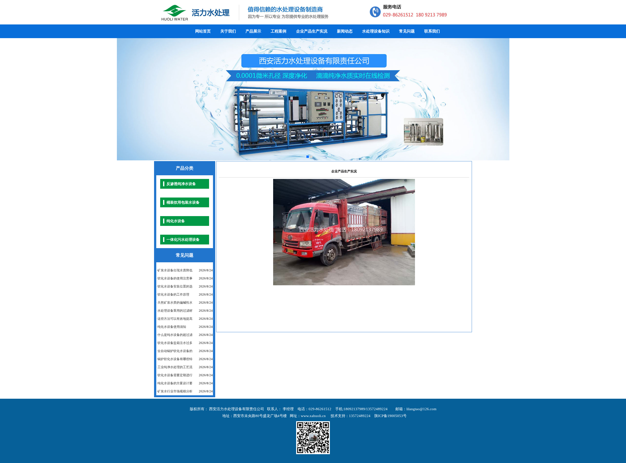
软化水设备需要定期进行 (174, 375)
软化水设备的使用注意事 (174, 278)
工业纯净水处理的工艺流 (174, 367)
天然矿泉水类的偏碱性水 (174, 302)
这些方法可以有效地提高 (174, 318)
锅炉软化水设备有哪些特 (174, 359)
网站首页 (203, 31)
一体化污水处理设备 (183, 240)
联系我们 (432, 31)
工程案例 (279, 31)
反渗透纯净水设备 (181, 184)
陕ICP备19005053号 (390, 416)
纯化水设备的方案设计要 (174, 383)
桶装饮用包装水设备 (183, 202)
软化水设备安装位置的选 (174, 286)
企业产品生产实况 (311, 31)
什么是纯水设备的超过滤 (174, 335)
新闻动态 (345, 31)
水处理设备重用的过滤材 (174, 310)
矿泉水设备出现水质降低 (174, 270)
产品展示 (253, 31)
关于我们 (228, 31)
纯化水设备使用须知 (171, 327)
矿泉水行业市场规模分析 (174, 391)
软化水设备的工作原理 (173, 294)
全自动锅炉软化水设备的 (174, 351)
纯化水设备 (176, 221)
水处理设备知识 (376, 31)
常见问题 (407, 31)
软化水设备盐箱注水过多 (174, 343)
